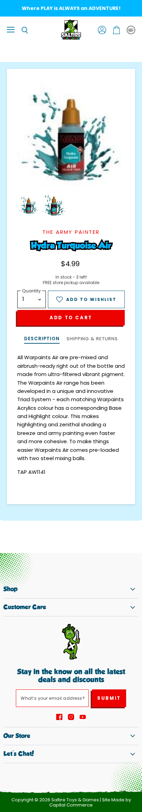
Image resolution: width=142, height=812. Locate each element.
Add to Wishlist (91, 299)
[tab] (41, 339)
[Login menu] (131, 30)
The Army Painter (71, 232)
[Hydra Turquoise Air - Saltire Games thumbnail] (29, 205)
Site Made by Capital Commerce (90, 802)
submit (109, 698)
